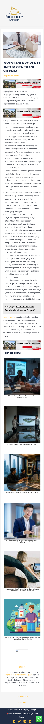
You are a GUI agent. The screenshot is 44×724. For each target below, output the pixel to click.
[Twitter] (19, 721)
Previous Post (22, 696)
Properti (7, 76)
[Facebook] (14, 721)
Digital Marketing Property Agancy (18, 675)
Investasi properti (9, 317)
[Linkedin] (30, 721)
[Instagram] (24, 721)
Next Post (22, 702)
